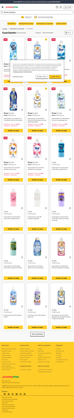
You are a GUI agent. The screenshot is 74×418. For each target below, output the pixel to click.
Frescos (58, 349)
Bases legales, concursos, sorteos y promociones (8, 367)
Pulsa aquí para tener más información (22, 71)
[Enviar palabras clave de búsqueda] (2, 12)
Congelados (60, 362)
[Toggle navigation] (2, 7)
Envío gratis (24, 359)
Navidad (41, 351)
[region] (37, 71)
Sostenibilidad (6, 357)
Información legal (25, 362)
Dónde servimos (25, 349)
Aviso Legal (5, 403)
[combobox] (37, 12)
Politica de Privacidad (7, 401)
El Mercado (5, 353)
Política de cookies (7, 397)
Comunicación (6, 362)
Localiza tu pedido (26, 353)
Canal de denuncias (7, 412)
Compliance (5, 410)
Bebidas (58, 353)
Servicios (5, 359)
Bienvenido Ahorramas (9, 349)
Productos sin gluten (44, 353)
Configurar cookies (18, 76)
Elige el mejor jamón (44, 357)
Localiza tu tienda (25, 369)
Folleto (40, 349)
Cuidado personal (62, 359)
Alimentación (60, 351)
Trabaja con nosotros (9, 364)
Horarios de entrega (26, 355)
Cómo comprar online (27, 351)
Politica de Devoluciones (8, 408)
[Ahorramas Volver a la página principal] (11, 7)
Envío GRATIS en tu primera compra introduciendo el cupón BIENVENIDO (36, 2)
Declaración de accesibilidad (9, 399)
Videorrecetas (6, 355)
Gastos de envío (25, 357)
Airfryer (40, 355)
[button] (61, 7)
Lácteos (58, 355)
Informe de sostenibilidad (8, 406)
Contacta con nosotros (45, 369)
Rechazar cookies (41, 76)
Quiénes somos (7, 351)
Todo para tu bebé (44, 362)
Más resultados (37, 334)
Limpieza (4, 28)
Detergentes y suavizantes (17, 28)
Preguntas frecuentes (44, 372)
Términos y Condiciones (8, 404)
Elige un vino (42, 359)
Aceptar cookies (55, 76)
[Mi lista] (70, 60)
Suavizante (30, 28)
